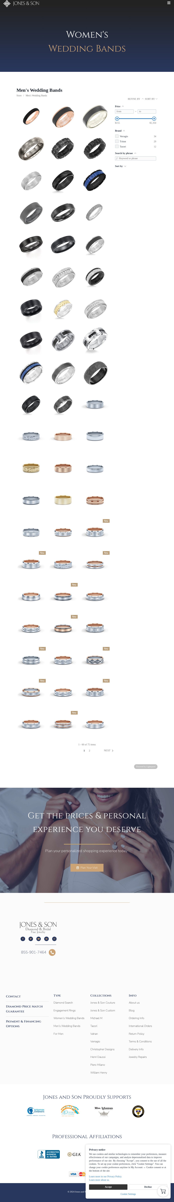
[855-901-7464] (52, 952)
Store (19, 95)
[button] (109, 750)
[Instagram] (54, 939)
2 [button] (89, 750)
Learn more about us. (99, 1180)
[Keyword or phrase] (117, 158)
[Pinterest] (46, 939)
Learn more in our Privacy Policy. (105, 1176)
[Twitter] (31, 939)
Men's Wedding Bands (36, 95)
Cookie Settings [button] (128, 1194)
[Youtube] (38, 939)
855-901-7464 (33, 952)
